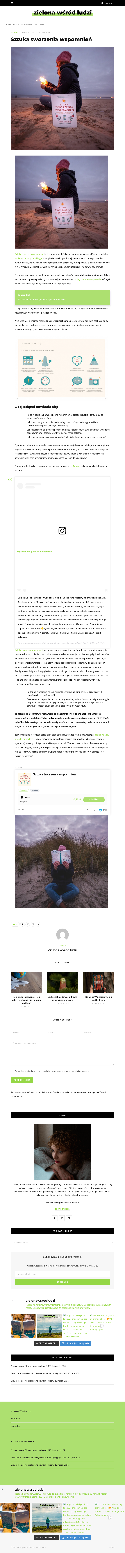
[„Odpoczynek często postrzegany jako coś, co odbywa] (23, 1326)
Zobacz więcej (62, 1209)
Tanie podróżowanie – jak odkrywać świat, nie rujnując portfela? (26, 999)
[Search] (102, 3)
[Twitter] (27, 924)
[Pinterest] (33, 924)
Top (112, 1547)
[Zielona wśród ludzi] (62, 13)
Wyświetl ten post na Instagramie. (34, 551)
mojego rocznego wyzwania (87, 279)
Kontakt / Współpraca (20, 1411)
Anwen (76, 466)
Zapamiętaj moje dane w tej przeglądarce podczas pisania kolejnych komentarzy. (52, 1071)
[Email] (38, 924)
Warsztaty (15, 1418)
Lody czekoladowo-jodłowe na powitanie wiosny (32, 1381)
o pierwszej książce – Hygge (28, 258)
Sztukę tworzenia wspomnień (29, 650)
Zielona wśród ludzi (51, 643)
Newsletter (15, 1426)
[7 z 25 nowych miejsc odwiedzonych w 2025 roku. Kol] (49, 1326)
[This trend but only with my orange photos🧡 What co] (102, 1326)
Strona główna (11, 24)
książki (14, 33)
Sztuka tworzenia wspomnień (29, 254)
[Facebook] (22, 924)
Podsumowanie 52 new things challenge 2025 (31, 1366)
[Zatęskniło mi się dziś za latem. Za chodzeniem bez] (75, 1326)
